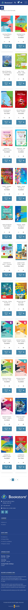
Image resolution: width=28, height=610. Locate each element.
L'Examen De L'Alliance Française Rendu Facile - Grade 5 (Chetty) (7, 457)
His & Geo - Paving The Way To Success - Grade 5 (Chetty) (7, 303)
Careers (4, 524)
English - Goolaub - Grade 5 (7, 187)
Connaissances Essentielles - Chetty (7, 111)
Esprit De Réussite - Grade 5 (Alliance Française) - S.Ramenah (7, 227)
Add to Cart (6, 46)
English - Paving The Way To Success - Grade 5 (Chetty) (21, 188)
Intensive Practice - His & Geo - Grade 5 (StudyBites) (7, 380)
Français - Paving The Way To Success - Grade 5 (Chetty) (21, 227)
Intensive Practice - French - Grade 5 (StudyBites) (21, 341)
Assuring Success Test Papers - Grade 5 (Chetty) (21, 35)
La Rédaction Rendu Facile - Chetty (21, 456)
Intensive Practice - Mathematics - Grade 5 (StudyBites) (21, 380)
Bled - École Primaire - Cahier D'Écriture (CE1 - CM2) (21, 73)
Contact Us (4, 537)
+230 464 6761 (6, 505)
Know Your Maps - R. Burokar (21, 417)
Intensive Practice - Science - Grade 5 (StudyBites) (7, 418)
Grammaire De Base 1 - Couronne (7, 263)
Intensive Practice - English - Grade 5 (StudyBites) (7, 341)
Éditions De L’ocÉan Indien (9, 508)
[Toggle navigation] (26, 2)
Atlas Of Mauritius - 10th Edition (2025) (7, 72)
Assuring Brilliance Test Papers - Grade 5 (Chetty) (7, 35)
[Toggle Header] (2, 8)
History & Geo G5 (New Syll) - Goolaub (21, 303)
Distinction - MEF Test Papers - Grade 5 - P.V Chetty (21, 151)
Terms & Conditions (7, 541)
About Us (4, 522)
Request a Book (6, 543)
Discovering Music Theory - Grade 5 (21, 110)
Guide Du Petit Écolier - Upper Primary (21, 264)
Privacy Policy (5, 539)
